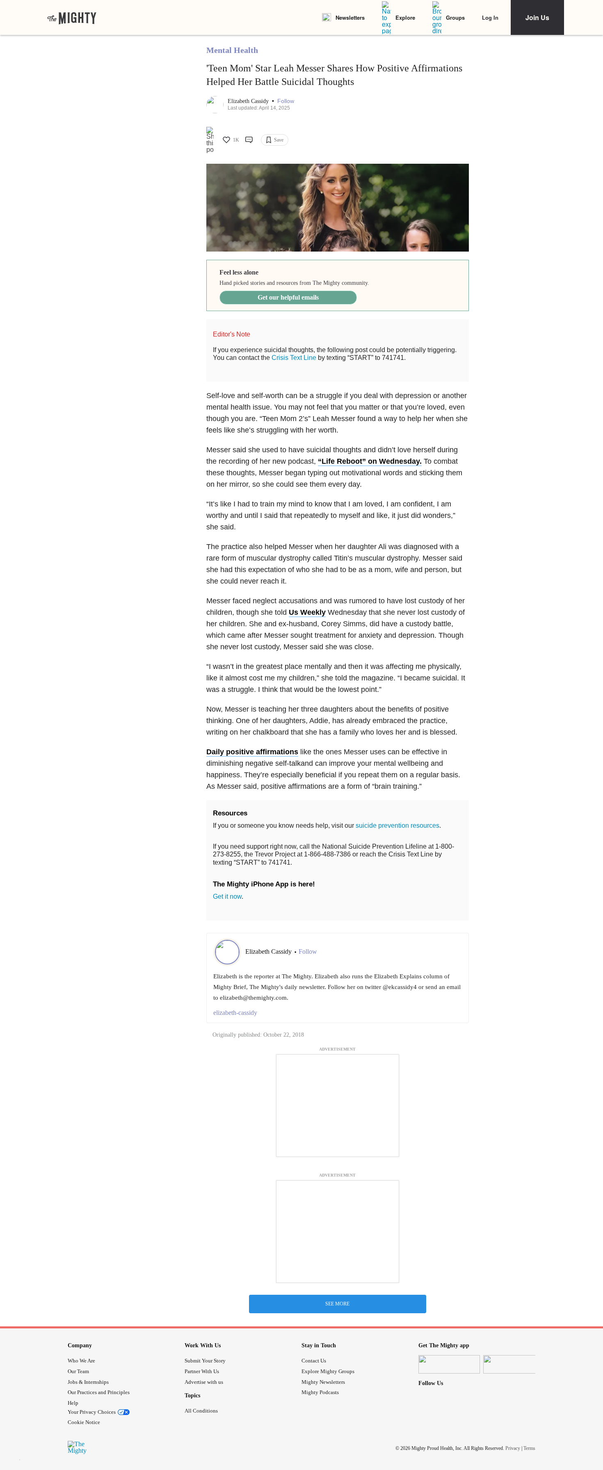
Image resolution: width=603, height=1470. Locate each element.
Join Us (537, 17)
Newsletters (350, 17)
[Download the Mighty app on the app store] (449, 1364)
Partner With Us (202, 1371)
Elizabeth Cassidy (249, 101)
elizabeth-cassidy (235, 1012)
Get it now (227, 896)
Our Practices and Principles (99, 1392)
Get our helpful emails (288, 297)
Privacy (512, 1448)
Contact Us (314, 1361)
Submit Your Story (205, 1361)
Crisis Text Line (294, 357)
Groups (455, 17)
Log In (490, 17)
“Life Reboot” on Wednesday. (370, 461)
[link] (71, 18)
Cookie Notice (84, 1422)
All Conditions (201, 1411)
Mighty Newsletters (323, 1382)
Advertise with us (204, 1382)
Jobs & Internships (88, 1382)
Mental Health (232, 50)
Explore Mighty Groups (328, 1371)
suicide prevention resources (397, 825)
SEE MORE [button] (337, 1304)
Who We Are (81, 1361)
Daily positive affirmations (252, 752)
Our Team (78, 1371)
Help (73, 1403)
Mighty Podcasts (320, 1392)
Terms (529, 1448)
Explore (405, 17)
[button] (285, 101)
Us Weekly (307, 612)
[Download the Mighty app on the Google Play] (514, 1364)
